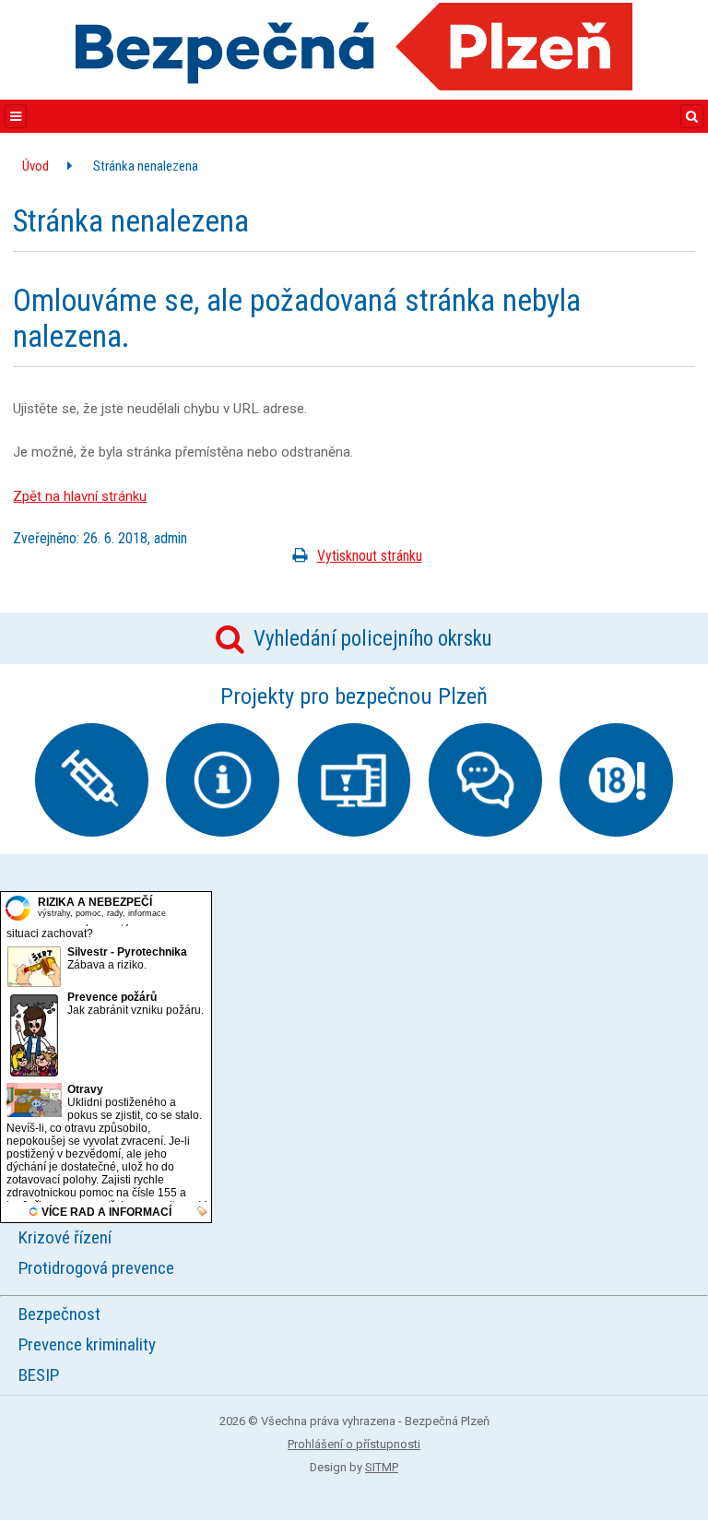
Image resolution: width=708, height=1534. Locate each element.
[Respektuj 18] (616, 780)
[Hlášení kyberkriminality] (354, 780)
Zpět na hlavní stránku (80, 496)
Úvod (35, 166)
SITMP (381, 1467)
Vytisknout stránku (369, 556)
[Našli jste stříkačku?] (91, 780)
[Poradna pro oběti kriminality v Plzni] (485, 780)
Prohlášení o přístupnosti (354, 1444)
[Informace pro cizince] (222, 780)
